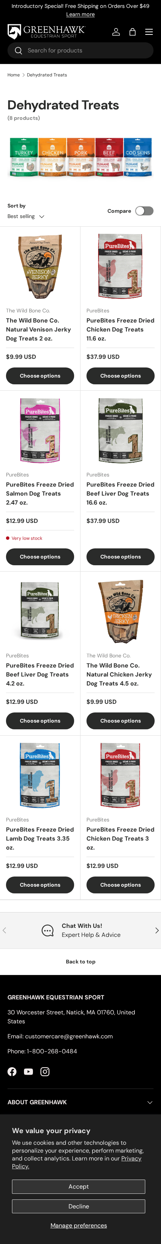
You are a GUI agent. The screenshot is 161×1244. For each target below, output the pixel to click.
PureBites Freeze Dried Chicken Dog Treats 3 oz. (120, 838)
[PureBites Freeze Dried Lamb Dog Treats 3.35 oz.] (40, 776)
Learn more (80, 14)
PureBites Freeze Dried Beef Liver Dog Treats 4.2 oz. (40, 674)
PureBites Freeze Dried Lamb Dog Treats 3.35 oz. (40, 838)
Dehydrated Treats (47, 75)
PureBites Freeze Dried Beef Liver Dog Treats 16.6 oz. (120, 493)
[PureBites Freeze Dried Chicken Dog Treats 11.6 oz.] (120, 267)
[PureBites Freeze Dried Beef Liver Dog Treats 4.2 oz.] (40, 612)
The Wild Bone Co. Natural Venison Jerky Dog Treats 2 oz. (38, 329)
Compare (119, 211)
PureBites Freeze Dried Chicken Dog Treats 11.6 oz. (120, 329)
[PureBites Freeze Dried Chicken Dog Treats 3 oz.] (120, 776)
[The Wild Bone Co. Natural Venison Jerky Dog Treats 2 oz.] (40, 267)
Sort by (16, 205)
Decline (79, 1206)
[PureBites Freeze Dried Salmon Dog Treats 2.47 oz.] (40, 431)
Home (13, 75)
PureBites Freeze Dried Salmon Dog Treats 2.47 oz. (40, 493)
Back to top (80, 961)
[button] (132, 32)
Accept (79, 1186)
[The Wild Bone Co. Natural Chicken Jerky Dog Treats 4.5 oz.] (120, 612)
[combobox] (80, 50)
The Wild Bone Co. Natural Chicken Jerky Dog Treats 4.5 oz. (119, 674)
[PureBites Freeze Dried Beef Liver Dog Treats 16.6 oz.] (120, 431)
